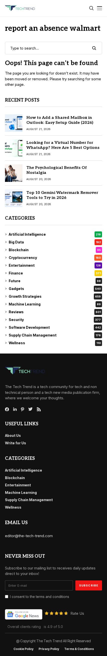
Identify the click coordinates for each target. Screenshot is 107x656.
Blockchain (55, 250)
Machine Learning (55, 304)
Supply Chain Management (55, 335)
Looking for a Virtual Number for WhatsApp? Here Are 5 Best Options (63, 145)
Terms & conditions (79, 649)
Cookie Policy (23, 649)
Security (55, 319)
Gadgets (55, 288)
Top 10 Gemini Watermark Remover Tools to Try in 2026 (62, 195)
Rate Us (77, 613)
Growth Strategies (55, 296)
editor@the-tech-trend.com (29, 535)
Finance (55, 273)
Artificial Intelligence (55, 234)
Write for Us (15, 443)
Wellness (55, 343)
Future (55, 281)
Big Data (55, 242)
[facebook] (7, 409)
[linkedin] (15, 409)
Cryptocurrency (55, 257)
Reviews (55, 312)
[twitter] (30, 409)
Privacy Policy (49, 649)
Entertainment (55, 265)
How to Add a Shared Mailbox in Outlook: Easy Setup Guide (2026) (59, 120)
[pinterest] (22, 409)
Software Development (55, 327)
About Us (13, 435)
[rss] (39, 409)
